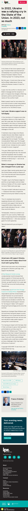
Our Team (5, 469)
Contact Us (5, 484)
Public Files (6, 474)
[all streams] (26, 509)
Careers (5, 483)
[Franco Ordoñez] (6, 401)
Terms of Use (6, 495)
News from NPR (7, 380)
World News (6, 387)
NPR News (18, 380)
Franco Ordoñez (6, 25)
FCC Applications (7, 472)
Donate (23, 2)
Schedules (5, 491)
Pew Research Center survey (11, 274)
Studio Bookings (7, 485)
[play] (2, 509)
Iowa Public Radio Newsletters (10, 482)
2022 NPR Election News (9, 384)
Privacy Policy (6, 494)
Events (4, 480)
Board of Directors (7, 470)
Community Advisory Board (10, 471)
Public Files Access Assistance (10, 475)
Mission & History (7, 468)
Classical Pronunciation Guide (10, 497)
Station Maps (6, 492)
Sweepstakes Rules (7, 493)
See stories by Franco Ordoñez (17, 409)
